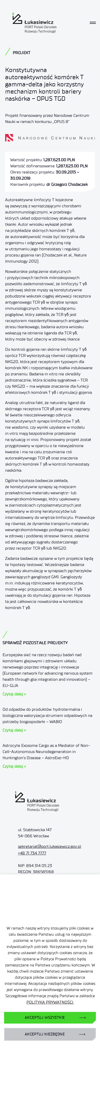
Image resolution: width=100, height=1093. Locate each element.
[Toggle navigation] (92, 22)
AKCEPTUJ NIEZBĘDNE (45, 1034)
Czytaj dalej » (14, 694)
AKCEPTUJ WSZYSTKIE (45, 1017)
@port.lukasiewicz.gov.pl (49, 846)
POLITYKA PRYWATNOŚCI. (50, 1002)
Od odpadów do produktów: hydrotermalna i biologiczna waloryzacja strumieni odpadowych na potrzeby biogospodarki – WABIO (47, 715)
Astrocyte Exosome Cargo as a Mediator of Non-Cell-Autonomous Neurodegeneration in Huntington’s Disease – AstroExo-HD (46, 751)
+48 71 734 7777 (32, 853)
